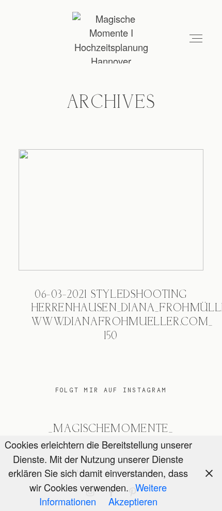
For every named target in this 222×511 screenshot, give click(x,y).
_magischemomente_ (111, 429)
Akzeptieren (132, 501)
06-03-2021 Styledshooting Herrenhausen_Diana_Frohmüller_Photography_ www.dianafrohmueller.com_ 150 (111, 253)
